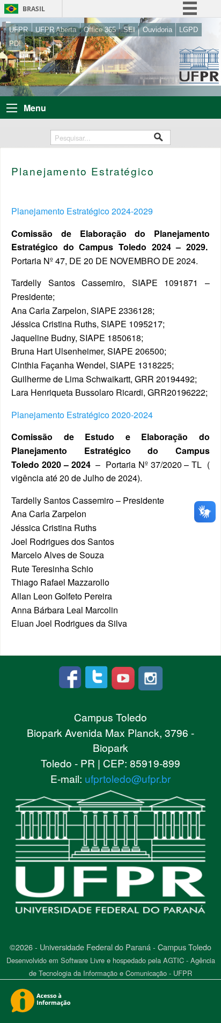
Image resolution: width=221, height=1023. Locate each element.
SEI (129, 30)
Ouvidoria (157, 30)
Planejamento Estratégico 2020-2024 (82, 415)
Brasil (34, 8)
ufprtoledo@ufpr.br (128, 778)
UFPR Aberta (55, 30)
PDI (15, 44)
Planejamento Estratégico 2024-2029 (82, 211)
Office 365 (100, 30)
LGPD (188, 30)
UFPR (18, 30)
